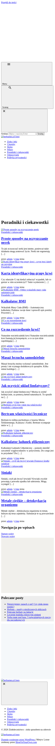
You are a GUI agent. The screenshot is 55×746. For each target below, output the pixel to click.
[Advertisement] (27, 33)
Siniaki (6, 472)
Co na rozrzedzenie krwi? (20, 329)
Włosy (10, 149)
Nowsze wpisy (8, 536)
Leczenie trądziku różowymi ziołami (24, 614)
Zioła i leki (12, 141)
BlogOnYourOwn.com (26, 742)
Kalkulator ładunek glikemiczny (25, 442)
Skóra (9, 147)
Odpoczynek (13, 155)
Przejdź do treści (8, 2)
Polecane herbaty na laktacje (20, 612)
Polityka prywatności (17, 157)
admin (9, 259)
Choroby (11, 144)
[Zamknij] (24, 120)
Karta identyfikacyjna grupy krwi (26, 273)
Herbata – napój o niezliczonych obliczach (26, 609)
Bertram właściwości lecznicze (24, 414)
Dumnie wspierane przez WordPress (18, 739)
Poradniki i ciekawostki (18, 152)
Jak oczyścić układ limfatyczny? (25, 386)
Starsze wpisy (7, 533)
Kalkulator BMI (13, 301)
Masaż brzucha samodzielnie (23, 357)
